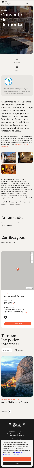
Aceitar (17, 459)
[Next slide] (9, 411)
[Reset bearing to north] (32, 261)
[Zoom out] (32, 259)
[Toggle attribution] (32, 288)
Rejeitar (17, 463)
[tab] (6, 350)
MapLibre (28, 288)
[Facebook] (5, 317)
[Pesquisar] (26, 2)
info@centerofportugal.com (17, 439)
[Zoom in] (32, 256)
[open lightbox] (8, 157)
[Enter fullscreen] (32, 253)
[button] (31, 2)
